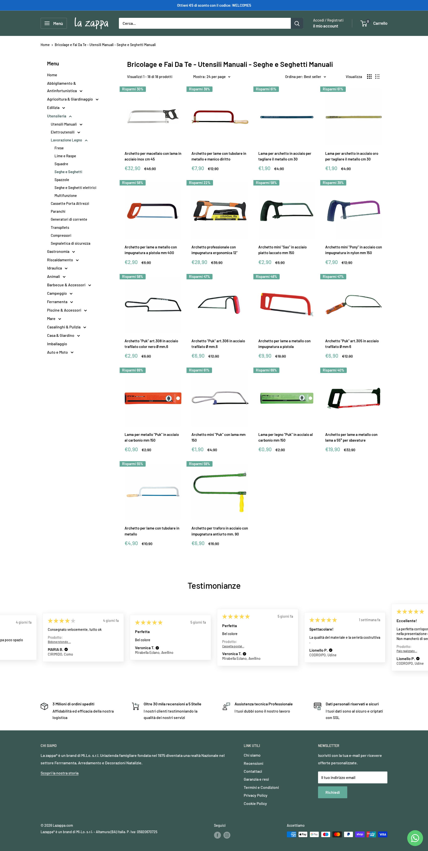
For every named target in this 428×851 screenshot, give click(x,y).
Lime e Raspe (65, 156)
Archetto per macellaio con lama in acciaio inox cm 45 (153, 156)
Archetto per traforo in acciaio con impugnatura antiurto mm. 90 (219, 531)
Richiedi (332, 792)
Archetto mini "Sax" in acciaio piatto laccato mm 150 (282, 250)
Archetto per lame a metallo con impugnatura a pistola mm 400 (151, 250)
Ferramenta (57, 301)
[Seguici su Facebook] (217, 834)
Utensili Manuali (64, 124)
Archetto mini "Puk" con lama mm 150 (218, 437)
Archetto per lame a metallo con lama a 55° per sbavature (351, 437)
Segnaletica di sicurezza (70, 243)
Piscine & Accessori (64, 310)
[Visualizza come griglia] (369, 76)
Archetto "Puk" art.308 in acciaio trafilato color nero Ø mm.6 (151, 344)
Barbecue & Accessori (66, 284)
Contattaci (253, 771)
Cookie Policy (255, 803)
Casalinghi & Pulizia (64, 326)
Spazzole (61, 179)
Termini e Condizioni (261, 787)
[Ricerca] (297, 23)
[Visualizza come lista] (377, 76)
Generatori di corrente (69, 219)
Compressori (61, 235)
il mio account (325, 25)
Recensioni (253, 763)
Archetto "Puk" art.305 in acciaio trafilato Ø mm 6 (352, 344)
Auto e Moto (58, 352)
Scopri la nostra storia (60, 773)
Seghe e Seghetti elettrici (75, 187)
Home (45, 45)
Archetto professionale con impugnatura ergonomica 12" (214, 250)
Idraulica (55, 268)
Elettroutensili (63, 132)
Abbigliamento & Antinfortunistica (62, 87)
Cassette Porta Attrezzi (70, 203)
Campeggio (57, 293)
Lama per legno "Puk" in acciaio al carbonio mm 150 (285, 437)
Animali (54, 276)
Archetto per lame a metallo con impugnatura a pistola (284, 344)
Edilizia (53, 107)
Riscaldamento (60, 259)
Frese (59, 148)
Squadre (61, 163)
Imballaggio (57, 343)
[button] (66, 649)
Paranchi (58, 211)
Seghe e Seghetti (68, 171)
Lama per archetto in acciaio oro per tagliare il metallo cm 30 (351, 156)
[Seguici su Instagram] (226, 834)
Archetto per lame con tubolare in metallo (152, 531)
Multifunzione (65, 195)
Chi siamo (252, 755)
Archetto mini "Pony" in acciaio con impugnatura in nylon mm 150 (353, 250)
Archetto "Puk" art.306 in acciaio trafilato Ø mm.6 (218, 344)
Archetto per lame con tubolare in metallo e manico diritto (218, 156)
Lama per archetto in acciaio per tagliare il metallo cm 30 (284, 156)
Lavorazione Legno (67, 140)
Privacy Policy (256, 795)
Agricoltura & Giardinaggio (70, 99)
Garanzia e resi (256, 779)
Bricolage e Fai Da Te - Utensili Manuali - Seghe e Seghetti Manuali (105, 45)
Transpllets (60, 227)
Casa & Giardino (61, 335)
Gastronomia (58, 251)
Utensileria (57, 115)
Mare (51, 318)
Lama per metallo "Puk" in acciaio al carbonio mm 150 (152, 437)
